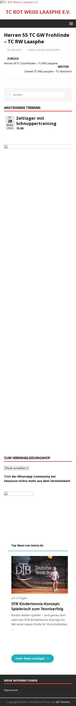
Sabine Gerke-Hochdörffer (44, 50)
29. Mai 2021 (14, 50)
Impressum (11, 690)
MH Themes (63, 702)
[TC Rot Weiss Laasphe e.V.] (19, 2)
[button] (70, 23)
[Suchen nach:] (38, 94)
